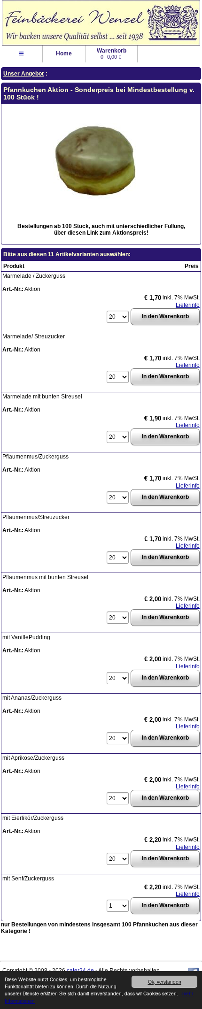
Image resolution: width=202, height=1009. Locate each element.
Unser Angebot (23, 73)
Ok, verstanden (164, 981)
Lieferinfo (188, 305)
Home (64, 53)
